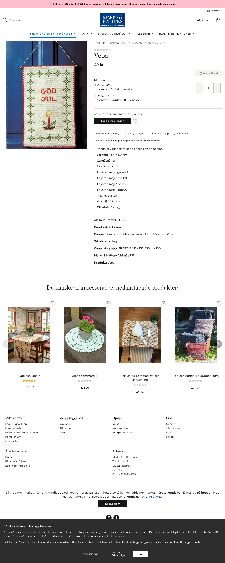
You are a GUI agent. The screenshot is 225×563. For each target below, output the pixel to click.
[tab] (109, 133)
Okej (140, 554)
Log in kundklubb (16, 424)
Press (169, 432)
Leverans (64, 424)
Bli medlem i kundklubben (21, 432)
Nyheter (171, 424)
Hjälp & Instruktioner (175, 33)
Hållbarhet (65, 428)
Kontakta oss (13, 436)
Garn (84, 33)
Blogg (170, 436)
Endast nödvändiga (117, 554)
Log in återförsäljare (17, 465)
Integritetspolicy (122, 432)
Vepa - (115, 87)
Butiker (9, 457)
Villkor (116, 424)
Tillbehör (143, 33)
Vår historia (173, 428)
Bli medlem (112, 503)
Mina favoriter (13, 428)
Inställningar (90, 554)
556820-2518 (128, 474)
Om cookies (12, 441)
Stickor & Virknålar (112, 33)
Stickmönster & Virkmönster (51, 33)
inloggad (155, 496)
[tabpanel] (158, 179)
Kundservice (120, 428)
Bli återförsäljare (15, 461)
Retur (62, 432)
